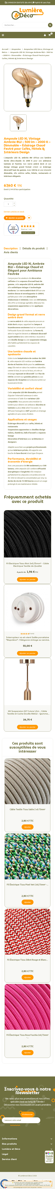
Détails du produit (34, 248)
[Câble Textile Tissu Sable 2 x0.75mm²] (27, 781)
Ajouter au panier (16, 218)
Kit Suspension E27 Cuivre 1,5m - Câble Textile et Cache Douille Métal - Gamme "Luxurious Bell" (27, 712)
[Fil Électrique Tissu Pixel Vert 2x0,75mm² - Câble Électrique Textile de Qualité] (27, 856)
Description (11, 248)
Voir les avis (28, 233)
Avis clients (11, 252)
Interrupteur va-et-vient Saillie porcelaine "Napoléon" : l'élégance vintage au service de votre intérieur (27, 638)
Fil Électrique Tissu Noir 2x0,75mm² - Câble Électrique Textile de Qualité (27, 564)
